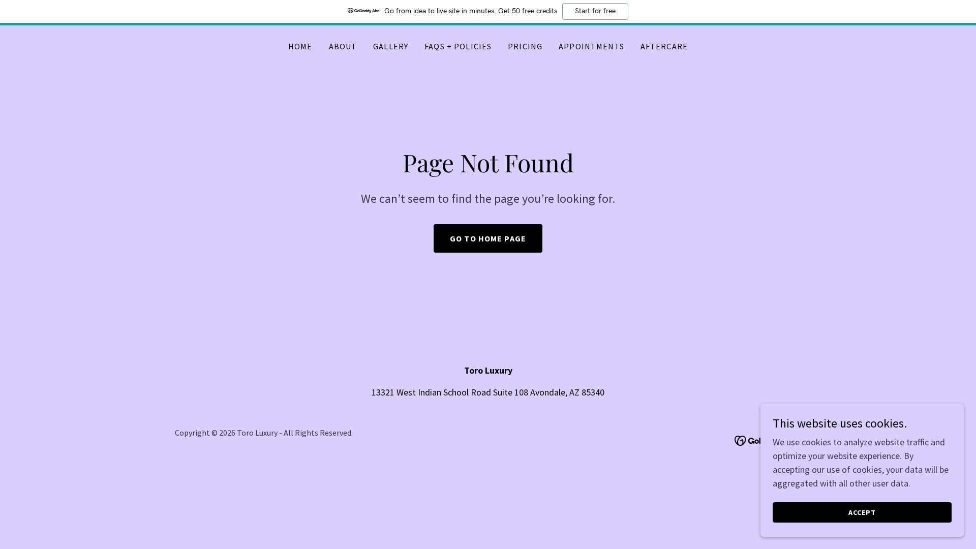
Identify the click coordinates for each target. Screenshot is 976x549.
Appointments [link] (591, 46)
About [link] (343, 46)
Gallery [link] (390, 46)
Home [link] (300, 46)
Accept (862, 512)
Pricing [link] (525, 46)
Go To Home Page (488, 238)
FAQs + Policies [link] (458, 46)
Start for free (595, 11)
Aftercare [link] (664, 46)
